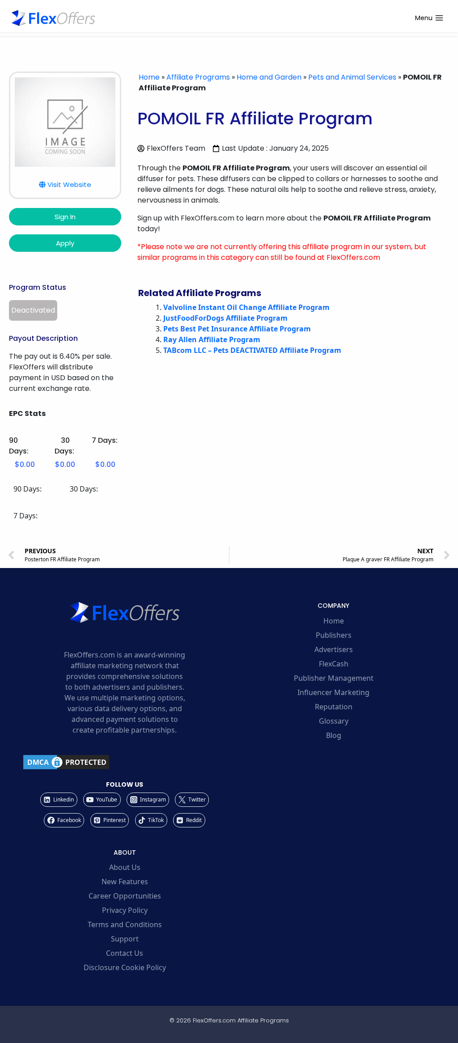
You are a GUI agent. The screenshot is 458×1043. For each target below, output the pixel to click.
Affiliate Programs (198, 77)
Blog (333, 735)
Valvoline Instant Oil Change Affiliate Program (246, 307)
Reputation (333, 707)
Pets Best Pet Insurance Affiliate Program (237, 329)
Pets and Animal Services (352, 77)
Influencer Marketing (333, 692)
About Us (124, 867)
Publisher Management (333, 678)
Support (125, 939)
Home (149, 77)
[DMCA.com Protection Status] (124, 762)
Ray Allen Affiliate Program (211, 339)
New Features (125, 881)
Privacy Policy (125, 910)
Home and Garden (269, 77)
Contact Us (124, 953)
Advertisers (333, 649)
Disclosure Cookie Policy (125, 967)
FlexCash (333, 664)
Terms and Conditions (125, 924)
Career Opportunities (125, 896)
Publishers (334, 635)
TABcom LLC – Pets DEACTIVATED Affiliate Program (252, 350)
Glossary (333, 721)
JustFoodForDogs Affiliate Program (225, 318)
